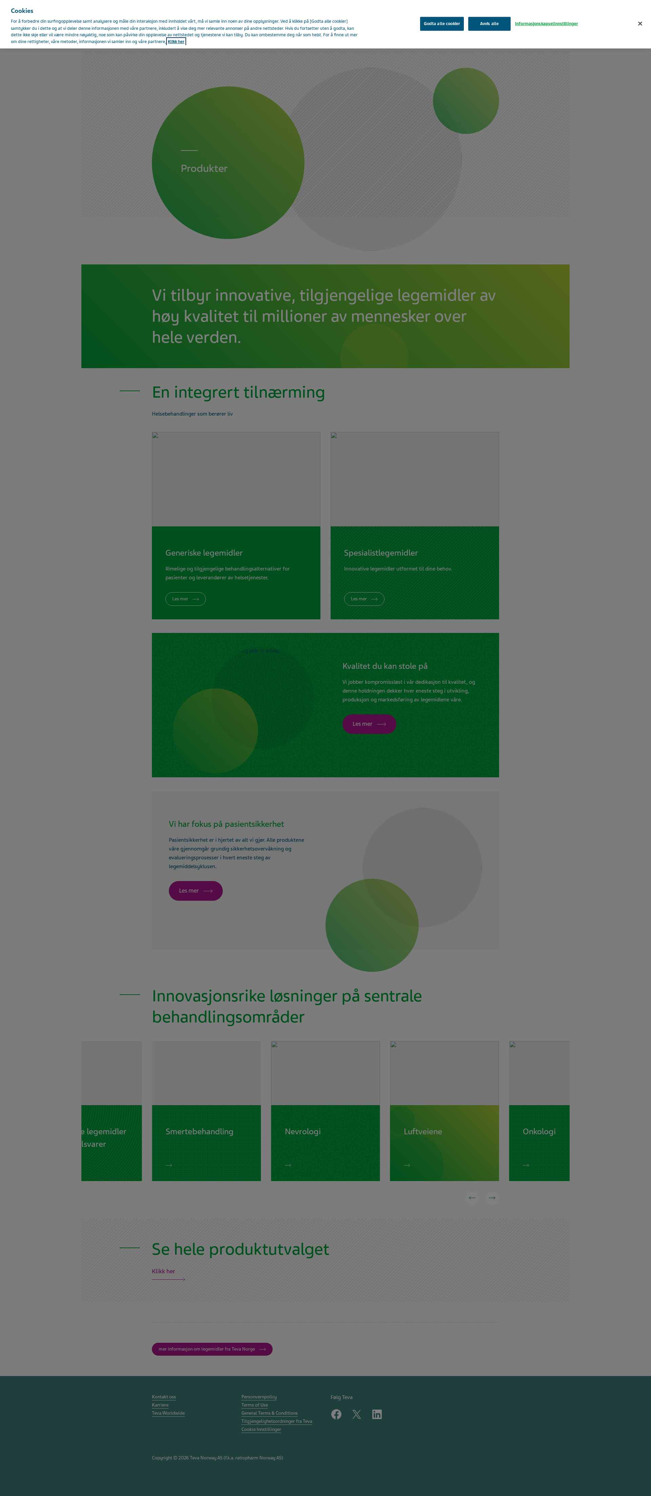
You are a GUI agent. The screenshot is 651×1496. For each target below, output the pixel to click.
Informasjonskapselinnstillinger (546, 23)
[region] (325, 24)
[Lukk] (640, 23)
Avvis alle (489, 23)
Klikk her (176, 41)
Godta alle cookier (442, 23)
